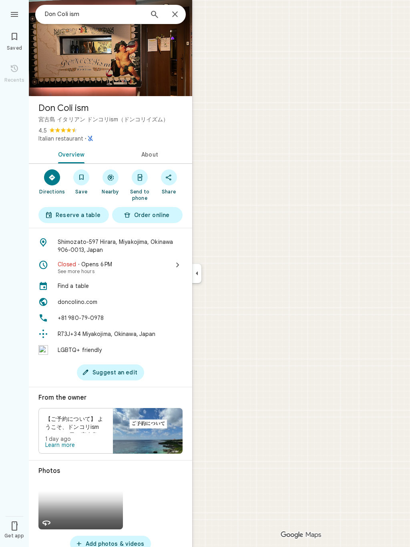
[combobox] (94, 14)
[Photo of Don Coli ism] (110, 48)
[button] (110, 431)
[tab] (69, 153)
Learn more (60, 444)
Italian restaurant (60, 138)
